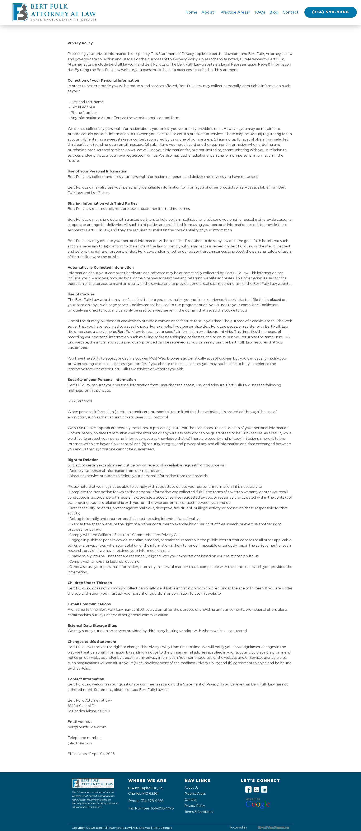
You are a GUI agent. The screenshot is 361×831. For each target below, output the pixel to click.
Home (191, 12)
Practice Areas (234, 12)
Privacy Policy (195, 806)
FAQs (260, 12)
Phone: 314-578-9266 (145, 801)
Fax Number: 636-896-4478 (151, 808)
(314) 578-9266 (330, 12)
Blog (273, 12)
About (208, 12)
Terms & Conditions (199, 812)
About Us (191, 787)
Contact (291, 12)
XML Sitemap (141, 827)
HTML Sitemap (162, 827)
